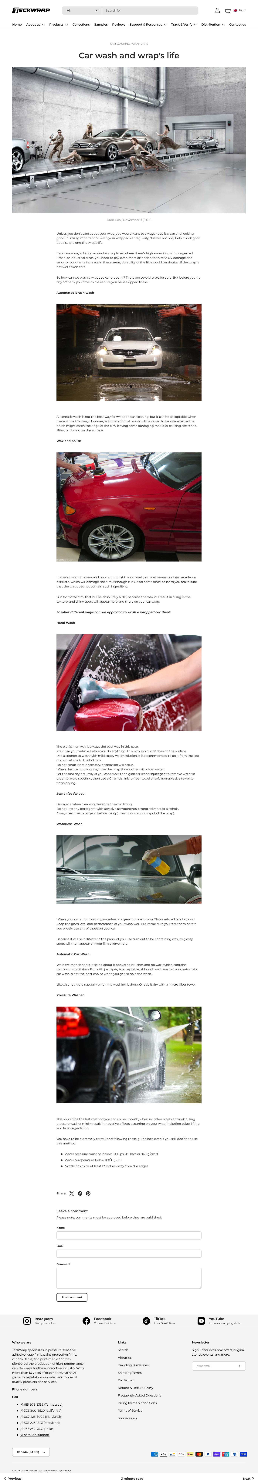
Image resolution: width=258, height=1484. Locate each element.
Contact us (237, 24)
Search (123, 1350)
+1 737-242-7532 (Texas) (37, 1429)
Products (56, 24)
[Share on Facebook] (80, 1193)
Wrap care (139, 43)
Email (60, 1246)
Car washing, (120, 43)
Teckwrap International (34, 1470)
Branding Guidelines (133, 1365)
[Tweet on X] (71, 1193)
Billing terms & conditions (137, 1403)
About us (33, 24)
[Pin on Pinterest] (88, 1193)
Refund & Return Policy (135, 1388)
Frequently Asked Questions (139, 1395)
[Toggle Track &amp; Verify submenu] (195, 24)
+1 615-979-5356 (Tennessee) (41, 1404)
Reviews (118, 24)
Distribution (210, 24)
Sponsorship (127, 1418)
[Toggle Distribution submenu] (223, 24)
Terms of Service (130, 1410)
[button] (240, 10)
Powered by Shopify (59, 1470)
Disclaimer (126, 1380)
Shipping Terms (130, 1373)
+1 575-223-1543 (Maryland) (40, 1423)
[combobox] (130, 10)
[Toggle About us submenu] (43, 24)
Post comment (72, 1297)
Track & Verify (181, 24)
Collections (81, 24)
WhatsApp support (34, 1435)
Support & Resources (146, 24)
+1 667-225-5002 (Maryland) (40, 1416)
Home (17, 24)
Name (60, 1227)
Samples (101, 24)
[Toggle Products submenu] (66, 24)
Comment (63, 1264)
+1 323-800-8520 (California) (40, 1410)
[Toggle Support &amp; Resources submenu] (165, 24)
